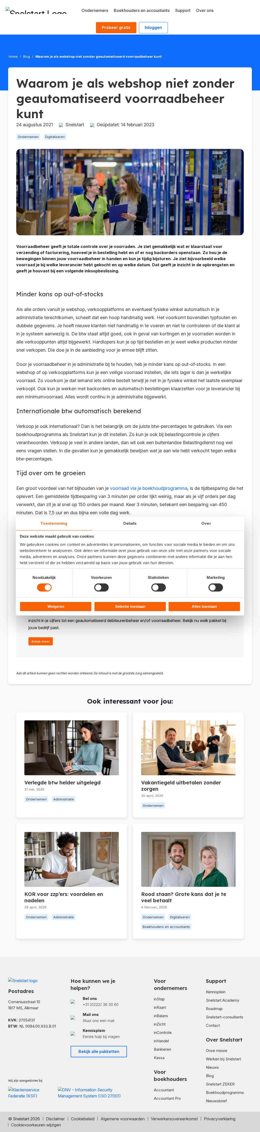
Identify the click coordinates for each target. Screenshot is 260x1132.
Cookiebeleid (82, 1118)
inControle (163, 1032)
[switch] (101, 587)
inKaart (160, 1007)
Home (13, 56)
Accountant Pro (167, 1098)
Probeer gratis (116, 27)
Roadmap (214, 1008)
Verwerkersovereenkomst (174, 1118)
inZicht (160, 1024)
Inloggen (153, 27)
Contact (213, 1025)
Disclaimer (55, 1118)
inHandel (161, 1040)
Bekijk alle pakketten (98, 1051)
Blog (26, 56)
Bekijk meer (40, 641)
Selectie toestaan (130, 606)
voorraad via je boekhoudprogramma (148, 488)
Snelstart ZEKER (220, 1084)
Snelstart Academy (222, 1000)
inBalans (161, 1015)
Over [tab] (206, 523)
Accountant (164, 1090)
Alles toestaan (204, 606)
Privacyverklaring (219, 1118)
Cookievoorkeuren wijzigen (36, 1124)
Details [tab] (130, 523)
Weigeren (55, 606)
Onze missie (216, 1050)
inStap (159, 999)
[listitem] (99, 1002)
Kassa (159, 1057)
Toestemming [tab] (53, 523)
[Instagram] (40, 1042)
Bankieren (162, 1049)
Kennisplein (215, 991)
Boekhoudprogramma (225, 1092)
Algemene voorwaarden (123, 1118)
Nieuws (212, 1067)
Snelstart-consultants (224, 1017)
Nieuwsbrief (216, 1100)
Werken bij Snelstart (223, 1059)
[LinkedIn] (26, 1042)
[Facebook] (13, 1042)
